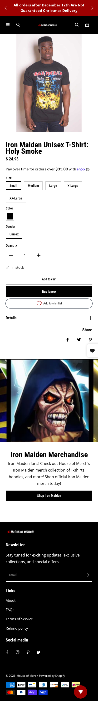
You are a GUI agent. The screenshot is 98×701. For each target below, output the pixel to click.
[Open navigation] (11, 25)
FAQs (10, 609)
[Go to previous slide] (5, 8)
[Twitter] (38, 652)
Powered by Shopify (52, 676)
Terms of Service (19, 618)
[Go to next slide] (92, 8)
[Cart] (87, 25)
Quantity (11, 245)
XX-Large (16, 198)
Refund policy (17, 628)
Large (53, 186)
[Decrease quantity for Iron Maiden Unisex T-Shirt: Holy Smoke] (11, 255)
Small (13, 186)
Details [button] (11, 318)
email (13, 575)
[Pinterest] (28, 652)
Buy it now (49, 291)
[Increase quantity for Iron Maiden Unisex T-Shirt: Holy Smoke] (38, 255)
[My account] (76, 25)
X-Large (73, 186)
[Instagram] (17, 652)
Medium (33, 186)
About (10, 600)
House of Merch (27, 676)
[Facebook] (7, 652)
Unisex (14, 234)
